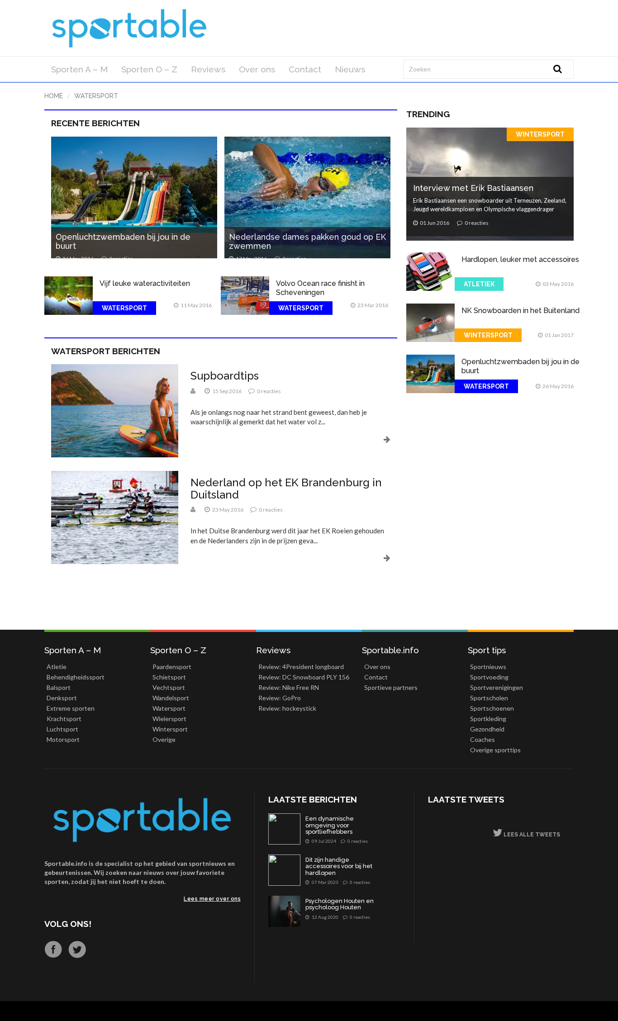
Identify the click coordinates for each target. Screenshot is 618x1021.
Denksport (62, 698)
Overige (164, 739)
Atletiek (479, 284)
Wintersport (540, 134)
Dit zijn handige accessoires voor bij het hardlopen (338, 866)
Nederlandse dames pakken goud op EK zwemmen (307, 241)
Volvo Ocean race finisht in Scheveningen (320, 288)
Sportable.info (390, 650)
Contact (305, 69)
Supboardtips (224, 375)
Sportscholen (489, 698)
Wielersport (169, 718)
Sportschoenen (492, 708)
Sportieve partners (391, 687)
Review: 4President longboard (301, 666)
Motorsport (63, 739)
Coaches (482, 739)
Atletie (57, 666)
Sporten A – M (79, 69)
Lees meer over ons (212, 899)
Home (53, 96)
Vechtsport (168, 687)
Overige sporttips (495, 750)
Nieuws (350, 69)
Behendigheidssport (76, 677)
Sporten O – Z (149, 69)
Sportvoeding (489, 677)
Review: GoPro (279, 698)
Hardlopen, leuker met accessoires (520, 259)
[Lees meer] (290, 439)
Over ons (257, 69)
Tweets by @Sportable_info (469, 813)
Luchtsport (62, 729)
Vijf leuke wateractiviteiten (145, 283)
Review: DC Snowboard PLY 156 (303, 677)
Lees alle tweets (531, 834)
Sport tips (487, 650)
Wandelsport (170, 698)
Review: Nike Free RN (288, 687)
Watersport (96, 96)
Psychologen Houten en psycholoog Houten (339, 904)
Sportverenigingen (496, 687)
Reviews (208, 69)
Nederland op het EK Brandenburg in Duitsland (286, 488)
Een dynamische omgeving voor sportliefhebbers (329, 825)
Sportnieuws (488, 666)
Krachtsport (64, 718)
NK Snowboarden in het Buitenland (520, 310)
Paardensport (171, 666)
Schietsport (169, 677)
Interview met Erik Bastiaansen (473, 188)
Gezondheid (487, 729)
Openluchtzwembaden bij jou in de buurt (123, 241)
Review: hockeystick (287, 708)
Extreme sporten (71, 708)
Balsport (59, 687)
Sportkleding (488, 718)
